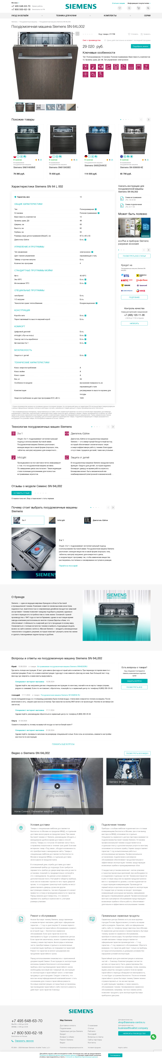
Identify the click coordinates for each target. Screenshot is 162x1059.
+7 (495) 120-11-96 (134, 315)
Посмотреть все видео (137, 753)
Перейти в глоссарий (68, 566)
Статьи (91, 1028)
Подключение (65, 1028)
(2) (41, 160)
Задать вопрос (134, 681)
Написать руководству (134, 1033)
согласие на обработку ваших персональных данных (58, 1055)
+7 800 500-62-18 (21, 9)
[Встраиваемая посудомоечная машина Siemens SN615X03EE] (63, 139)
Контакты (92, 1043)
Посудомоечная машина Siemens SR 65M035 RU (60, 695)
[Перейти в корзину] (138, 8)
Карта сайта (122, 1047)
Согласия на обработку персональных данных (81, 1057)
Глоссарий (92, 1034)
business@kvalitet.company (133, 1028)
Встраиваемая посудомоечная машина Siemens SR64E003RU (62, 666)
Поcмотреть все (134, 687)
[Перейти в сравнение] (129, 8)
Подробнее (134, 297)
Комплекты (110, 16)
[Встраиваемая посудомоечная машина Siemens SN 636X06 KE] (134, 139)
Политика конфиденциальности (71, 1047)
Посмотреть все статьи (134, 256)
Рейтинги (91, 1031)
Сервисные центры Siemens (71, 1031)
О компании (92, 1026)
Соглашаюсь (115, 1055)
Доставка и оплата (68, 1026)
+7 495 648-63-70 (21, 6)
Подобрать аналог (140, 46)
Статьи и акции (118, 3)
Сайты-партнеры (95, 1040)
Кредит (63, 1034)
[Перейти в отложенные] (119, 8)
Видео (62, 1043)
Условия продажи (94, 1047)
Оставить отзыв (22, 493)
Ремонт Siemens (66, 1040)
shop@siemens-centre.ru (131, 1022)
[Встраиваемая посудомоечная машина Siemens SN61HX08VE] (27, 139)
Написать (134, 323)
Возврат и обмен (67, 1037)
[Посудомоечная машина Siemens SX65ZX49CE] (99, 139)
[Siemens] (81, 6)
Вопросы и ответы (95, 1037)
